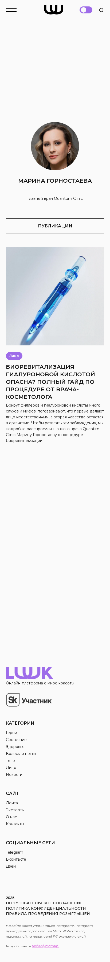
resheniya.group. (45, 946)
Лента (12, 803)
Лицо (11, 767)
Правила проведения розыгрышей (48, 913)
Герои (11, 732)
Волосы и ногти (21, 753)
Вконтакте (16, 859)
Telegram (14, 852)
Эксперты (15, 810)
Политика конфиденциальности (46, 908)
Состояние (16, 739)
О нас (11, 816)
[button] (14, 8)
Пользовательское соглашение (44, 903)
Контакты (15, 823)
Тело (10, 760)
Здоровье (15, 746)
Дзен (11, 866)
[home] (54, 9)
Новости (14, 774)
